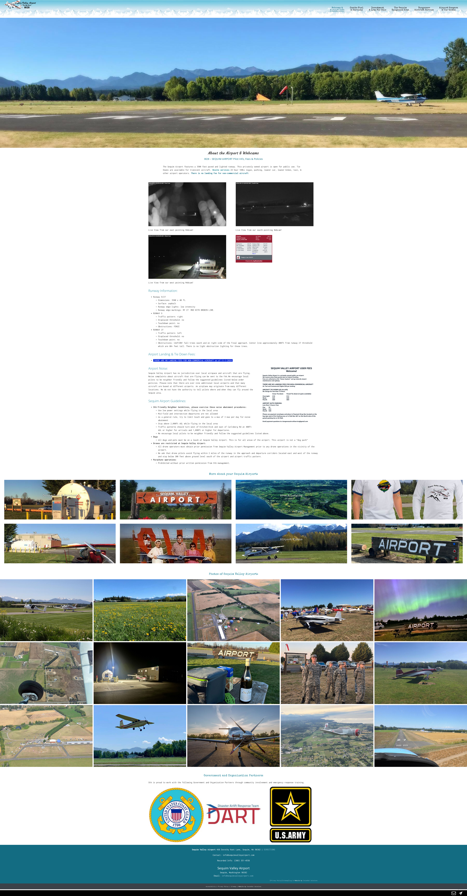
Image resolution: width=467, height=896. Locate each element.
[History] (175, 543)
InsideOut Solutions (310, 880)
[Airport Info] (60, 543)
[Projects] (407, 543)
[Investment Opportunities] (175, 499)
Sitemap (285, 880)
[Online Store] (407, 499)
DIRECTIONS (269, 849)
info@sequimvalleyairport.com (237, 876)
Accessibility (211, 886)
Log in (291, 880)
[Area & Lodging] (291, 499)
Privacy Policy (276, 880)
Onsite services (220, 170)
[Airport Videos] (291, 543)
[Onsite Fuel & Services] (60, 499)
